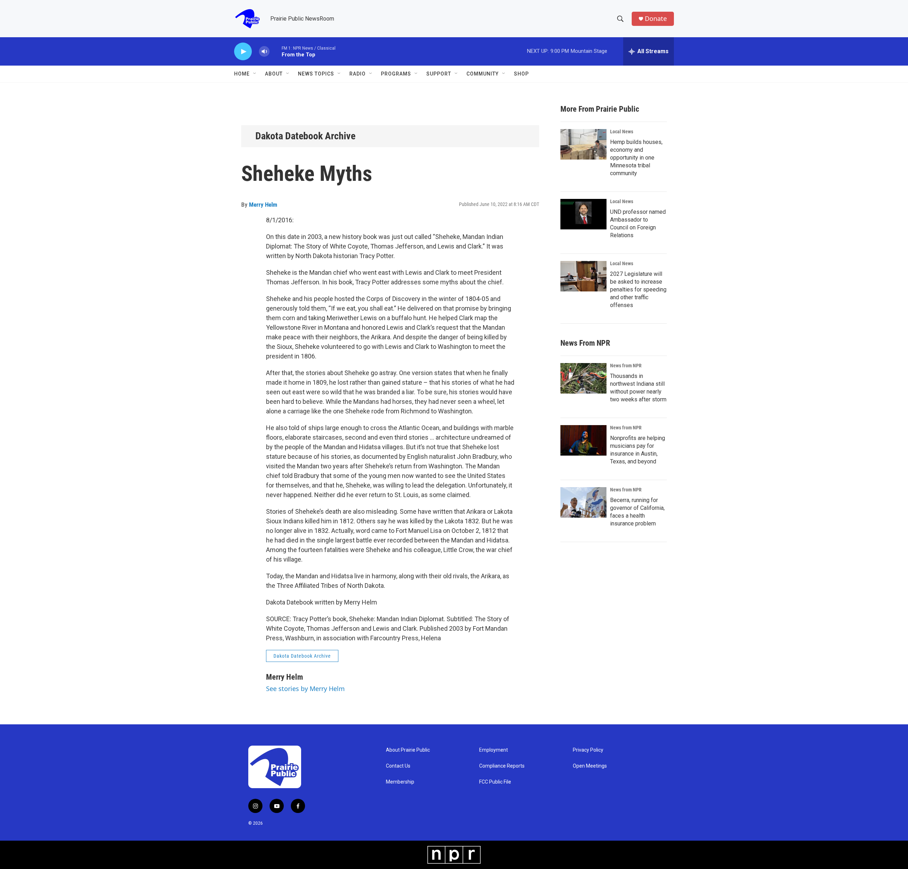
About (274, 74)
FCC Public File (495, 782)
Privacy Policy (588, 750)
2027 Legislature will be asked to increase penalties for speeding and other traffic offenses (638, 289)
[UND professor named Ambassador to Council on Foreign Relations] (583, 214)
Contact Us (398, 766)
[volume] (264, 52)
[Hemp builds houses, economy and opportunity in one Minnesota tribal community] (583, 144)
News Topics (316, 74)
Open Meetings (590, 766)
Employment (493, 750)
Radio (357, 74)
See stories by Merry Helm (305, 688)
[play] (243, 52)
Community (482, 74)
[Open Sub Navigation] (255, 74)
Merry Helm (263, 204)
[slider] (276, 51)
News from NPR (626, 365)
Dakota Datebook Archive (305, 136)
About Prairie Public (408, 750)
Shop (521, 74)
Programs (396, 74)
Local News (621, 131)
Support (438, 74)
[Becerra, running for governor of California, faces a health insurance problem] (583, 502)
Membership (400, 782)
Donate (656, 18)
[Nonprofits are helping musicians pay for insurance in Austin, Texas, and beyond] (583, 440)
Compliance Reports (502, 766)
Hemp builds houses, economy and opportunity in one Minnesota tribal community (636, 158)
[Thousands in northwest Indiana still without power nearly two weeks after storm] (583, 378)
